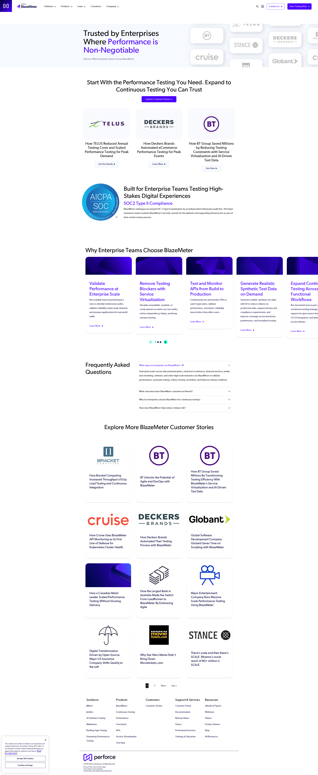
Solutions (48, 6)
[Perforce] (6, 6)
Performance (122, 718)
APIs (118, 730)
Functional (121, 724)
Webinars (209, 712)
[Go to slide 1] (155, 342)
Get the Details (105, 164)
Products (65, 6)
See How (210, 168)
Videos (208, 718)
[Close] (45, 740)
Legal (104, 767)
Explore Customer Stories (158, 99)
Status (178, 724)
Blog (207, 730)
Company (111, 6)
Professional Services (185, 730)
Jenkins (89, 712)
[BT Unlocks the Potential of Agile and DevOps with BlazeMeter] (159, 473)
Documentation (182, 712)
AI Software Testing (95, 718)
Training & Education (185, 736)
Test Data (120, 742)
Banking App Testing (96, 730)
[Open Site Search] (257, 6)
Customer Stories (154, 705)
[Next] (165, 342)
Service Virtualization (126, 736)
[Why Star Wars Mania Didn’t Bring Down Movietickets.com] (159, 650)
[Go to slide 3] (160, 342)
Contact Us (274, 6)
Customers (96, 6)
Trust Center (87, 769)
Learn (80, 6)
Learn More (157, 164)
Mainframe (91, 724)
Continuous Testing (125, 712)
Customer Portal (183, 705)
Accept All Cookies (25, 758)
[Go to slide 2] (158, 342)
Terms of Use (97, 767)
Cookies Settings (25, 765)
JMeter (89, 705)
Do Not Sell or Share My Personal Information (97, 771)
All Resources (211, 736)
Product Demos (212, 724)
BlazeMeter (121, 705)
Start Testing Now (298, 6)
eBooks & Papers (213, 705)
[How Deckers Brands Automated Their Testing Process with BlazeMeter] (159, 532)
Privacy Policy (87, 767)
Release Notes (182, 718)
